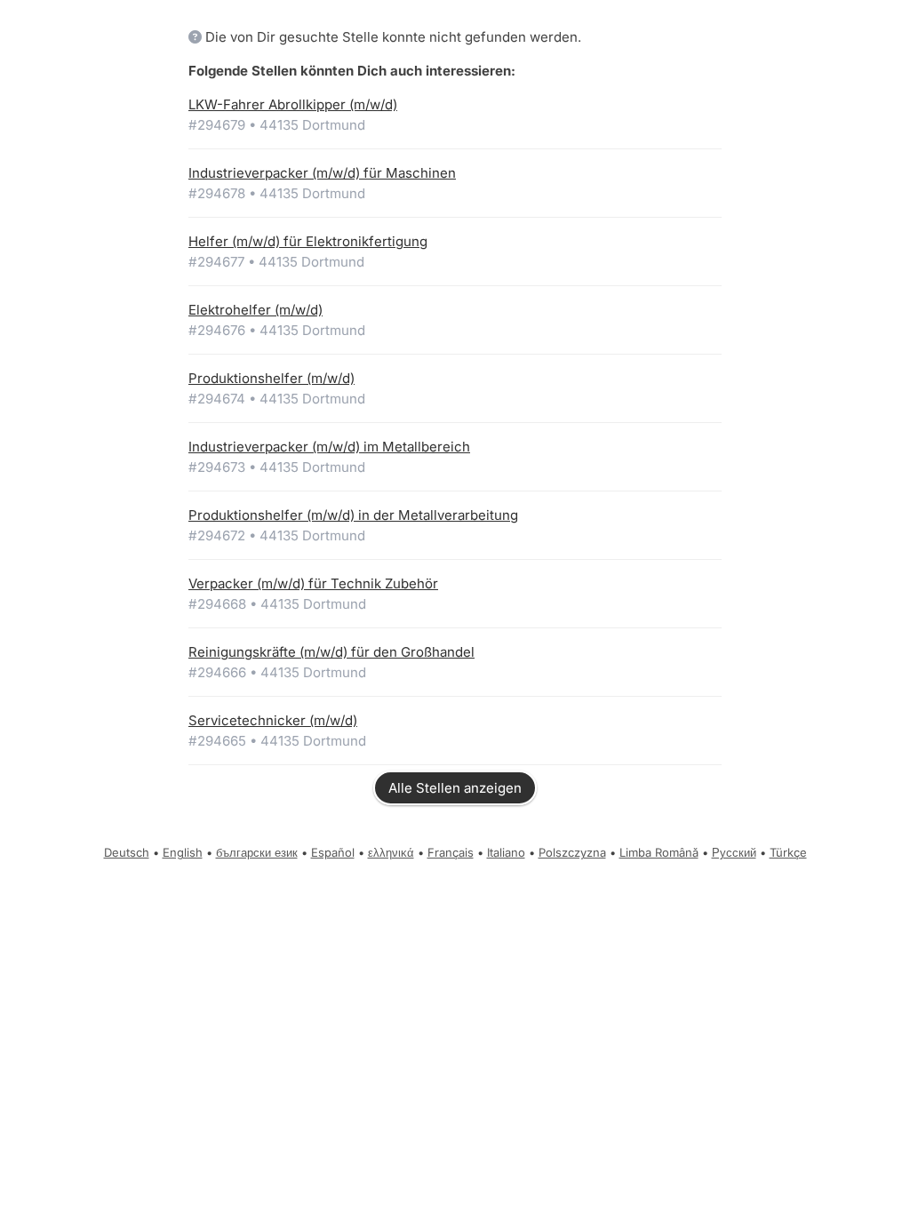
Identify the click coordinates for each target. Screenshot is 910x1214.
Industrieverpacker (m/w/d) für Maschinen (322, 172)
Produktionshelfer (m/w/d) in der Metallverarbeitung (353, 515)
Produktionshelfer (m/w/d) (271, 378)
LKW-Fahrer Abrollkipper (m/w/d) (292, 104)
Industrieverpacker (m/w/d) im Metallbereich (329, 446)
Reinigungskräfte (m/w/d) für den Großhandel (331, 651)
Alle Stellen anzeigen (455, 787)
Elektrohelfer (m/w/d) (255, 309)
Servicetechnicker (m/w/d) (272, 720)
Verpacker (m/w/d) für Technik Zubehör (313, 583)
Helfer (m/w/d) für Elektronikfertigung (307, 241)
